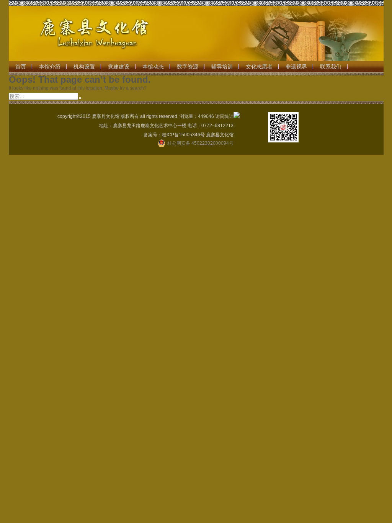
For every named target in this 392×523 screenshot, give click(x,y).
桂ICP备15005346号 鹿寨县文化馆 (198, 134)
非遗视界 (296, 67)
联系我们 (330, 67)
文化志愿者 (259, 67)
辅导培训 (222, 67)
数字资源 (187, 67)
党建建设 (118, 67)
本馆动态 (153, 67)
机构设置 (84, 67)
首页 (20, 67)
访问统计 (224, 116)
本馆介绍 (49, 67)
